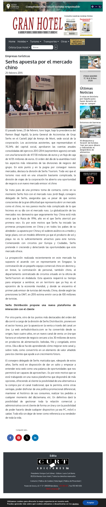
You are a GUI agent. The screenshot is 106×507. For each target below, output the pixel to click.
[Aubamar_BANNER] (90, 62)
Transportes (50, 41)
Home (12, 41)
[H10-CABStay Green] (53, 7)
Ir (56, 47)
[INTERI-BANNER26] (90, 78)
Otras (64, 41)
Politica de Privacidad (72, 481)
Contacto (33, 481)
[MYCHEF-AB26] (90, 178)
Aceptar (90, 502)
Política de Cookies (46, 481)
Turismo (34, 41)
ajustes (75, 504)
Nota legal (58, 481)
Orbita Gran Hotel (18, 47)
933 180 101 (63, 486)
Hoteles (22, 41)
